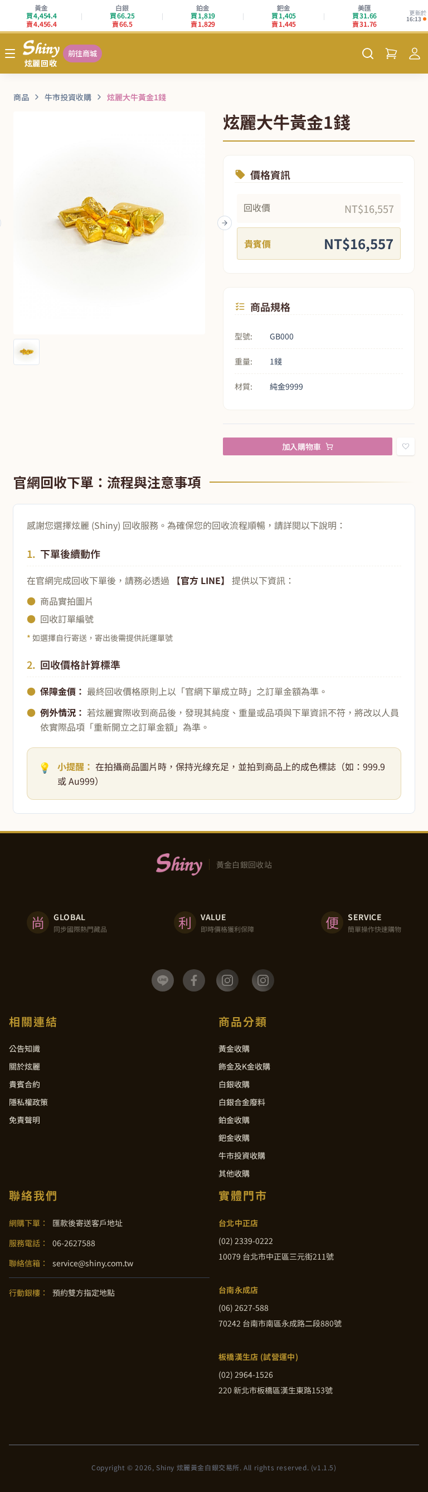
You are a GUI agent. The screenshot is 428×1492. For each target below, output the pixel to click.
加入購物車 (301, 446)
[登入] (414, 53)
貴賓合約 (24, 1084)
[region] (109, 222)
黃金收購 (234, 1048)
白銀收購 (234, 1084)
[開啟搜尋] (368, 53)
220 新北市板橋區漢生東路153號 (275, 1390)
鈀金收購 (234, 1137)
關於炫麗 (24, 1066)
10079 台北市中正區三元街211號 (276, 1256)
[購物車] (391, 53)
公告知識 (24, 1048)
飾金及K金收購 (244, 1066)
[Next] (224, 223)
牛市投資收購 (241, 1155)
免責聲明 (24, 1119)
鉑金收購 (234, 1119)
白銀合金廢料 (241, 1101)
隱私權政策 (28, 1101)
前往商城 (82, 53)
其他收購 (234, 1173)
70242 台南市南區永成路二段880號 (280, 1323)
